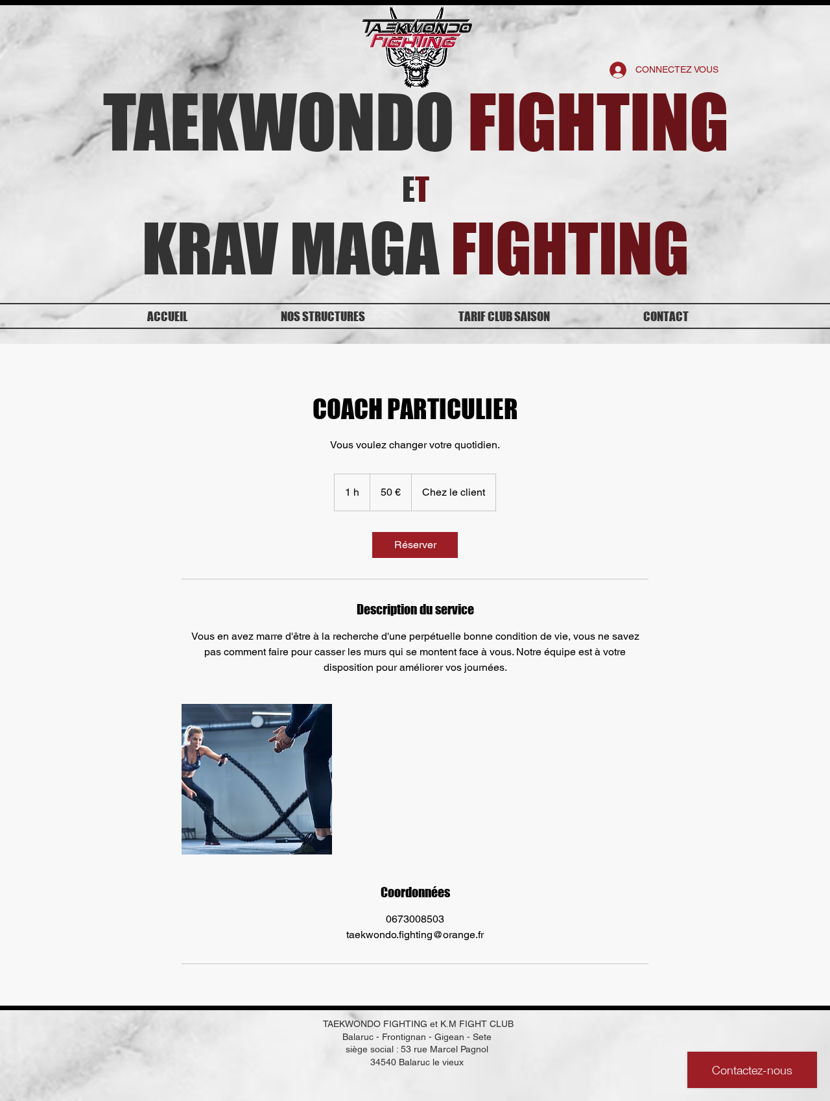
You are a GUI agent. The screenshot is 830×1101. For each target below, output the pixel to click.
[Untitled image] (257, 779)
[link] (415, 545)
